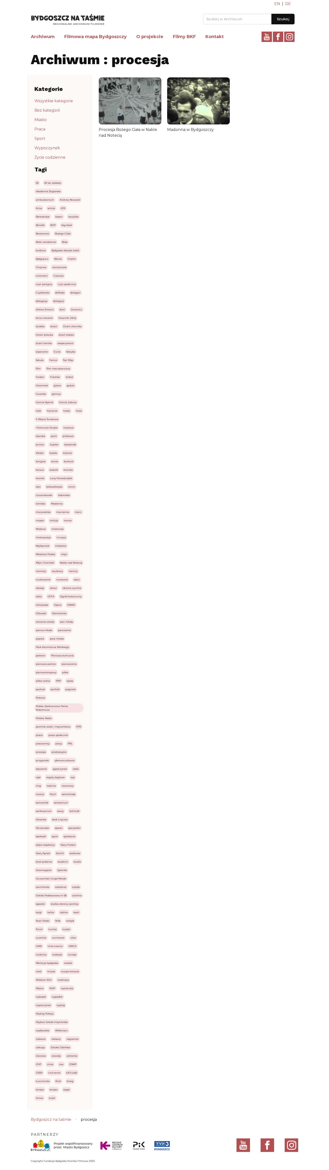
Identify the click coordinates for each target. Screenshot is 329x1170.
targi (39, 912)
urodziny (41, 954)
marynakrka (43, 512)
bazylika (73, 216)
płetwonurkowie (65, 760)
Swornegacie (44, 870)
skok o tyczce (60, 819)
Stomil (60, 853)
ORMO (71, 604)
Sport (39, 138)
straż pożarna (44, 861)
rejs (73, 777)
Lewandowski (44, 495)
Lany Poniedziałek (61, 478)
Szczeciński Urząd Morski (51, 878)
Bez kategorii (47, 110)
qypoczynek (60, 768)
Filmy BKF (184, 36)
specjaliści (74, 828)
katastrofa (70, 444)
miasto (40, 520)
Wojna (40, 988)
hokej (66, 410)
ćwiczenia (54, 1072)
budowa (41, 250)
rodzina (51, 785)
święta (40, 1089)
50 (37, 182)
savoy (60, 811)
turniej (52, 929)
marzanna (62, 512)
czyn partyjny (44, 284)
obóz (39, 596)
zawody (56, 1055)
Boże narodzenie (46, 242)
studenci (63, 861)
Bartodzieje (43, 216)
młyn (64, 554)
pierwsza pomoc (46, 664)
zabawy (56, 1039)
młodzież (60, 545)
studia (77, 861)
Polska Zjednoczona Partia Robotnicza (52, 708)
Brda (64, 242)
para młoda (57, 638)
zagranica (72, 1039)
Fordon (40, 377)
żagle (66, 1089)
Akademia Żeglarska (48, 191)
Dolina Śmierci (45, 309)
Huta (79, 410)
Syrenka (62, 870)
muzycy (61, 537)
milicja (54, 520)
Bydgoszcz (42, 258)
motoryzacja (43, 537)
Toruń (39, 929)
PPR (78, 726)
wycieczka (67, 988)
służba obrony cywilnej (64, 903)
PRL (70, 743)
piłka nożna (43, 680)
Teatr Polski (42, 920)
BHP (53, 225)
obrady (40, 588)
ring (38, 785)
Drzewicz (76, 309)
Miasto (40, 119)
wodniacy (63, 979)
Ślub (58, 1081)
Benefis (40, 225)
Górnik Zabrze (68, 402)
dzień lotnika (44, 343)
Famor (53, 360)
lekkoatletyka (54, 486)
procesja (41, 752)
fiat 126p (68, 360)
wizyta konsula (70, 971)
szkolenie (60, 887)
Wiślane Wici (44, 979)
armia (51, 208)
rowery (40, 794)
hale (38, 410)
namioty (41, 571)
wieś (38, 971)
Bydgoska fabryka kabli (65, 250)
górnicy (56, 393)
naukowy (57, 571)
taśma (64, 912)
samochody (68, 794)
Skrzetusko (42, 828)
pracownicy (43, 743)
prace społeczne (58, 735)
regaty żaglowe (55, 777)
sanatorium (61, 802)
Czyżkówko (42, 292)
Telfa (57, 920)
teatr (76, 912)
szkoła (76, 887)
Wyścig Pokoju (45, 1013)
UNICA (72, 946)
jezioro (40, 444)
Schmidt (74, 811)
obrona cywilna (72, 588)
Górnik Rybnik (44, 402)
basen (59, 216)
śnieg (70, 1081)
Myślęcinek (42, 545)
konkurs (68, 461)
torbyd (70, 920)
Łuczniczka (43, 1081)
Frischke (55, 377)
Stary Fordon (68, 844)
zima (50, 1064)
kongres (41, 461)
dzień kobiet (66, 334)
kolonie (67, 453)
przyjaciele (42, 760)
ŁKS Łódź (71, 1072)
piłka (65, 672)
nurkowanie (43, 579)
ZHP (38, 1064)
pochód (55, 689)
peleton (40, 655)
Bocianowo (42, 233)
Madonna (57, 503)
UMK (39, 946)
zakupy (40, 1047)
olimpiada (42, 604)
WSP (52, 988)
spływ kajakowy (45, 844)
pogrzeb (70, 689)
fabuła (40, 360)
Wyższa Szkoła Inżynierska (52, 1022)
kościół (54, 469)
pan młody (66, 621)
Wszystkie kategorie (53, 101)
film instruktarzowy (58, 368)
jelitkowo (68, 436)
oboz (77, 579)
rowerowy (67, 785)
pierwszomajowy (46, 672)
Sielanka (41, 819)
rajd (38, 777)
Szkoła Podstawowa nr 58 (51, 895)
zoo (61, 1064)
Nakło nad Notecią (71, 562)
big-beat (66, 225)
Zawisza (41, 1055)
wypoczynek (43, 1005)
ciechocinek (59, 267)
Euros (57, 351)
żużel (52, 1098)
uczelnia (41, 937)
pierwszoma (69, 664)
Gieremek (42, 385)
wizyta (51, 971)
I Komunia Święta (47, 427)
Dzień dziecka (44, 334)
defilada (60, 292)
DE (288, 3)
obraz (53, 588)
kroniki (40, 478)
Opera (57, 604)
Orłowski (41, 613)
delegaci (75, 292)
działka (40, 326)
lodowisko (64, 495)
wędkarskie (42, 1030)
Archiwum (43, 36)
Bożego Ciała (63, 233)
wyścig (61, 1005)
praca (39, 735)
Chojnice (41, 267)
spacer (59, 828)
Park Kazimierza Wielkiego (52, 647)
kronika (68, 469)
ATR (63, 208)
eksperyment (65, 343)
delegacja (41, 301)
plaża (70, 680)
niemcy (73, 571)
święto (54, 1089)
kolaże (53, 453)
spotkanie (69, 836)
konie (54, 461)
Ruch (53, 794)
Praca (39, 129)
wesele (68, 963)
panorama (64, 630)
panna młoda (44, 630)
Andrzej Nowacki (70, 199)
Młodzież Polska (45, 554)
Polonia (40, 697)
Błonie (58, 258)
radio (76, 768)
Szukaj (283, 19)
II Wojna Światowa (47, 419)
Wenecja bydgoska (47, 963)
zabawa (41, 1039)
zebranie (71, 1055)
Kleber (40, 453)
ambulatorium (45, 199)
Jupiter (54, 444)
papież (40, 638)
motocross (58, 529)
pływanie (41, 768)
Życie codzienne (50, 157)
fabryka (70, 351)
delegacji (58, 301)
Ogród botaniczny (71, 596)
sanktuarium (44, 811)
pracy (58, 743)
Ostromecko (59, 613)
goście (70, 385)
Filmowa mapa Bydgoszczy (95, 36)
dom (62, 309)
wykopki (41, 996)
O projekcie (149, 36)
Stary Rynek (43, 853)
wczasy (72, 954)
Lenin (71, 486)
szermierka (42, 887)
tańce (50, 912)
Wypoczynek (47, 148)
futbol (69, 377)
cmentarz (42, 275)
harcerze (52, 410)
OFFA (51, 596)
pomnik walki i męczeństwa (53, 726)
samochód (42, 802)
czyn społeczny (67, 284)
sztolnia (77, 895)
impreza (68, 427)
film (38, 368)
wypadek (57, 996)
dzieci (53, 326)
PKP (58, 680)
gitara (57, 385)
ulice (73, 937)
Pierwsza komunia (62, 655)
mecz (78, 512)
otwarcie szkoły (45, 621)
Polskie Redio (44, 718)
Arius (39, 208)
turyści (66, 929)
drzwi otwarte (44, 318)
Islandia (40, 436)
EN (277, 3)
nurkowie (62, 579)
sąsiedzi (40, 903)
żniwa (39, 1098)
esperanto (42, 351)
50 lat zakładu (52, 182)
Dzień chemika (72, 326)
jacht (54, 436)
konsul (40, 469)
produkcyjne (59, 752)
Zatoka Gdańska (60, 1047)
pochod (40, 689)
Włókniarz (61, 1030)
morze (68, 520)
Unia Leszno (55, 946)
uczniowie (58, 937)
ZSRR (39, 1072)
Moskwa (41, 529)
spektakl (41, 836)
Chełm (72, 258)
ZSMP (72, 1064)
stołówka (75, 853)
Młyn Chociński (45, 562)
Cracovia (58, 275)
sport (55, 836)
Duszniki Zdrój (67, 318)
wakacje (57, 954)
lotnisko (40, 503)
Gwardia (41, 393)
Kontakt (214, 36)
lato (38, 486)
